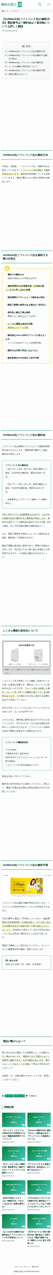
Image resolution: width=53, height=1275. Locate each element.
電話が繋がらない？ (18, 74)
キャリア (9, 1096)
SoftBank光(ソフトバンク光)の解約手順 (27, 70)
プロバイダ (19, 1096)
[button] (39, 4)
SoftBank (32, 1096)
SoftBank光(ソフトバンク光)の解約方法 (27, 51)
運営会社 (35, 1267)
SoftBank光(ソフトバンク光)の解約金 (26, 62)
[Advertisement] (26, 114)
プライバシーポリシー (22, 1267)
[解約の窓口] (13, 4)
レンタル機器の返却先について (23, 66)
